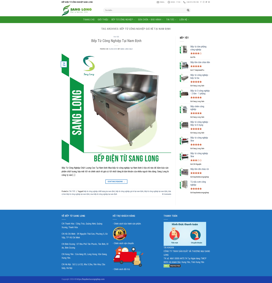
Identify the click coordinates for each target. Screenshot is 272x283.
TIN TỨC (170, 19)
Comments (166, 194)
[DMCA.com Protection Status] (172, 265)
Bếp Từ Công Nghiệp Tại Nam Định (116, 41)
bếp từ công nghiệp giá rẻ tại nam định (129, 191)
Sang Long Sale (126, 49)
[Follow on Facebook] (201, 2)
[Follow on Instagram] (203, 2)
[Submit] (188, 10)
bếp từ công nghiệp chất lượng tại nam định (99, 191)
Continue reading (116, 182)
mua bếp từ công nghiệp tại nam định (103, 194)
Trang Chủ (88, 19)
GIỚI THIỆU (103, 19)
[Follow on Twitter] (206, 2)
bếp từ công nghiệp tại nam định (155, 191)
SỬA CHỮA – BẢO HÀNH (149, 19)
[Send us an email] (209, 2)
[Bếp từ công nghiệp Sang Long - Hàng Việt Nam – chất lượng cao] (80, 10)
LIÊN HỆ (183, 19)
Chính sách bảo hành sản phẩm (127, 223)
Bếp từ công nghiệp (122, 19)
